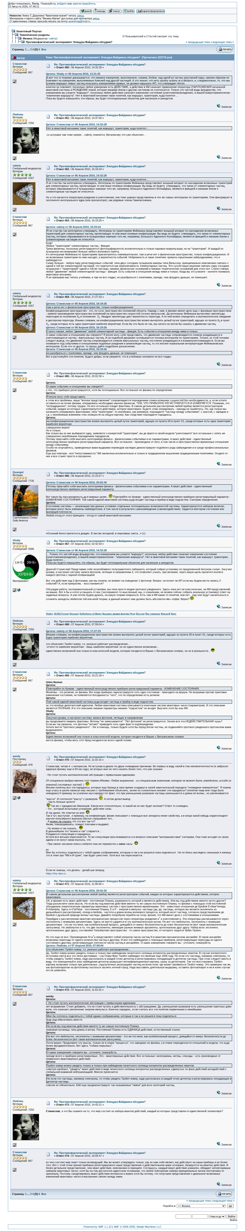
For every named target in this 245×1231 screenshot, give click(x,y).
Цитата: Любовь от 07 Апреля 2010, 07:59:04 (74, 945)
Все (43, 49)
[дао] (19, 798)
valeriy (52, 38)
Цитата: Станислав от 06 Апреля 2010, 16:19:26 (76, 303)
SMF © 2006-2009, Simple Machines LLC (137, 1226)
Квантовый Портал (29, 31)
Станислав (20, 63)
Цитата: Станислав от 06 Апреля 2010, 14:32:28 (76, 124)
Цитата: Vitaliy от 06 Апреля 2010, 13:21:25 (73, 73)
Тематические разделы (35, 34)
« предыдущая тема (198, 42)
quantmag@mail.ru (79, 21)
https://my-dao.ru (56, 873)
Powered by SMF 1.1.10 (97, 1226)
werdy (16, 756)
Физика (27, 38)
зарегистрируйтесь (84, 3)
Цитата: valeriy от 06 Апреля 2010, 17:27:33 (73, 631)
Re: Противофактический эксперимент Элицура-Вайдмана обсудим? (100, 64)
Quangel (18, 472)
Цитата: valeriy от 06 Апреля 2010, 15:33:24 (73, 226)
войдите (62, 3)
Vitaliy (16, 540)
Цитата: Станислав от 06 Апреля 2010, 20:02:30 (76, 482)
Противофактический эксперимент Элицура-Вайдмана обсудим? (69, 42)
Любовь (18, 114)
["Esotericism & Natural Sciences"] (19, 590)
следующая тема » (222, 42)
